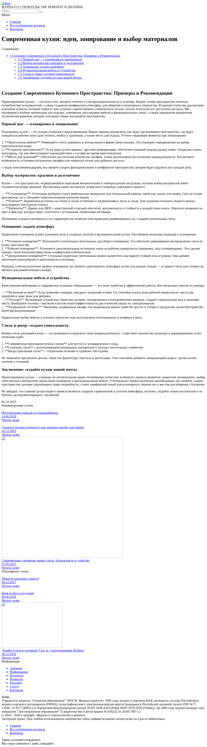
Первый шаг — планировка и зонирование (50, 59)
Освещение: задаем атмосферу (41, 66)
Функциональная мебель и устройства (47, 70)
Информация (19, 672)
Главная (15, 21)
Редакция (16, 679)
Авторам (16, 668)
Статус (14, 686)
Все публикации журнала (27, 25)
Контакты (16, 29)
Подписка (16, 675)
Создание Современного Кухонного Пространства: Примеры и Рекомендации (65, 55)
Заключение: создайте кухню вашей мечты (50, 77)
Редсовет (16, 682)
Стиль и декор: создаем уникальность (46, 74)
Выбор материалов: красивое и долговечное (51, 63)
